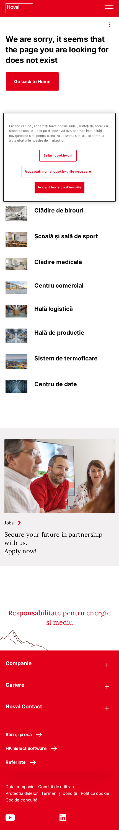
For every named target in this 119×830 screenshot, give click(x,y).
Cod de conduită (21, 800)
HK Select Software (26, 748)
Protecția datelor (22, 793)
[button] (32, 81)
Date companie (20, 786)
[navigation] (109, 8)
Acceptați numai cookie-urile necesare (58, 171)
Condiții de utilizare (57, 786)
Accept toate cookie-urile (59, 187)
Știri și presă (19, 734)
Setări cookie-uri (57, 155)
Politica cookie (95, 793)
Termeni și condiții (59, 793)
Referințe (16, 762)
